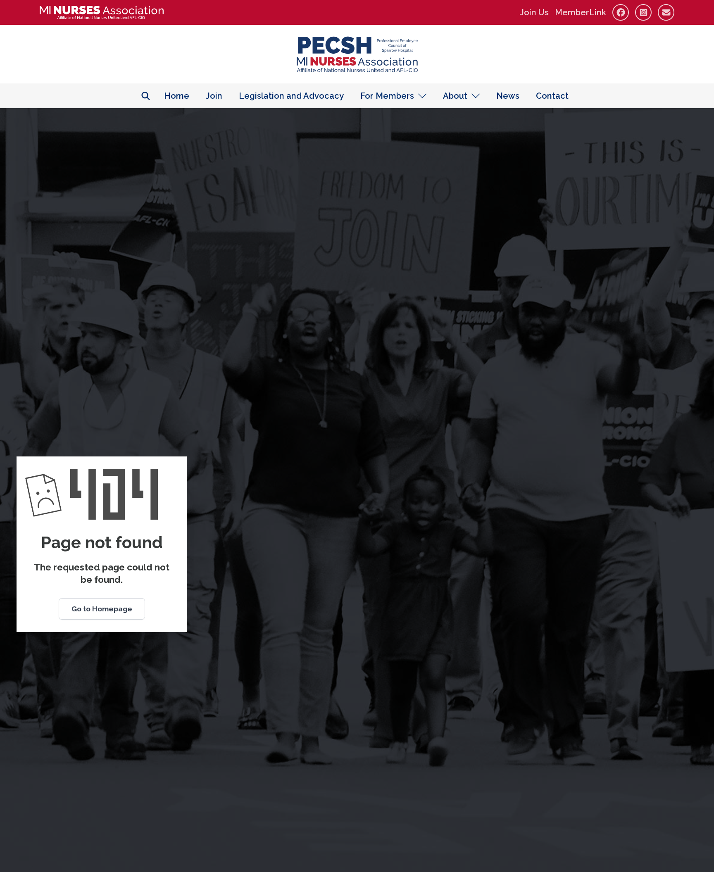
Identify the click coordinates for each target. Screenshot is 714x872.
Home (176, 96)
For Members (387, 96)
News (507, 96)
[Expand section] (422, 96)
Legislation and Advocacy (291, 96)
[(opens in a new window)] (102, 12)
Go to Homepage (101, 609)
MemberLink (580, 12)
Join (214, 96)
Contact (552, 96)
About (455, 96)
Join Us (534, 12)
